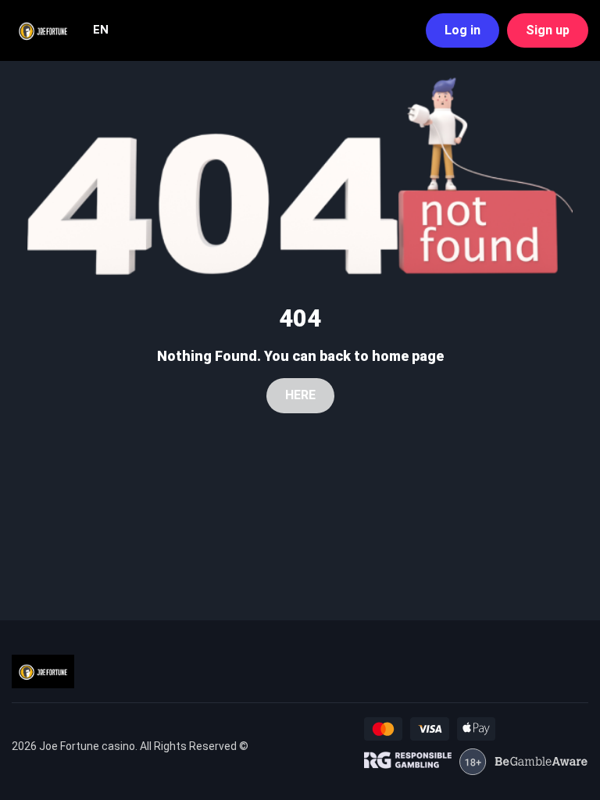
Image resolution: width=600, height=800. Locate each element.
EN (101, 30)
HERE (300, 395)
